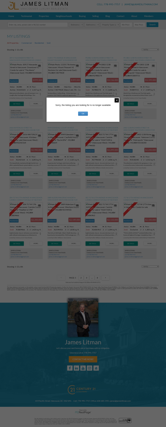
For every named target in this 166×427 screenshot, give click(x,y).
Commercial (27, 43)
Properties (44, 16)
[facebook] (70, 368)
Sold (48, 43)
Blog (107, 16)
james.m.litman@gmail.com (20, 117)
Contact (120, 16)
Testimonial (26, 16)
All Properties (13, 43)
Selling (95, 16)
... (91, 278)
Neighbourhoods (64, 16)
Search (152, 25)
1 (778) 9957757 (16, 115)
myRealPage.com (83, 412)
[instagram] (89, 368)
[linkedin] (76, 368)
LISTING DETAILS (17, 104)
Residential (39, 43)
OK (83, 114)
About (134, 16)
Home (11, 16)
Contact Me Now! (83, 359)
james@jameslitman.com (141, 4)
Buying (82, 16)
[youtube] (83, 368)
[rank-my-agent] (96, 368)
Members (148, 16)
